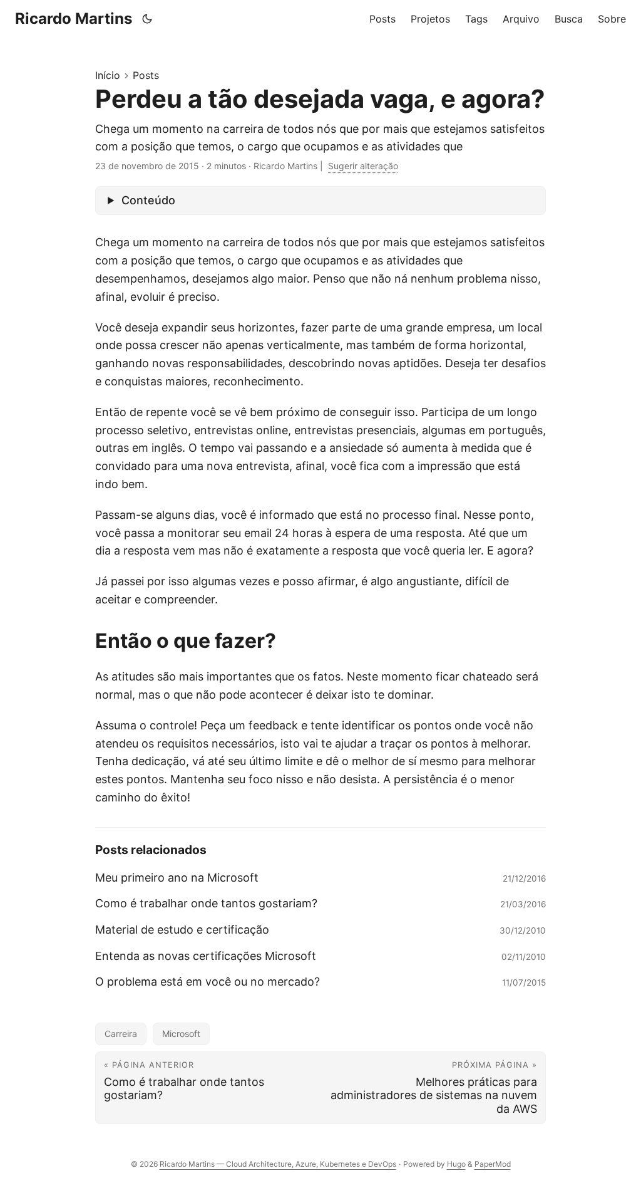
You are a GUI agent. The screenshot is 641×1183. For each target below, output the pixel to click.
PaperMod (492, 1164)
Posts (146, 75)
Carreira (121, 1033)
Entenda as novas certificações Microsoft (205, 955)
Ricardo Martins (73, 18)
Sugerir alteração (363, 165)
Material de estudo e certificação (182, 929)
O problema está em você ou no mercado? (207, 981)
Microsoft (181, 1033)
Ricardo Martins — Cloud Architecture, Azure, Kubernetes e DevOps (278, 1164)
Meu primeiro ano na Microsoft (177, 877)
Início (107, 75)
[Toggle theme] (147, 19)
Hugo (456, 1164)
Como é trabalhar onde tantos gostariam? (206, 903)
